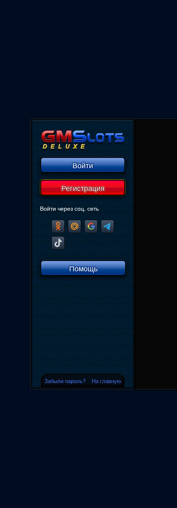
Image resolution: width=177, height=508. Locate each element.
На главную (106, 381)
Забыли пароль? (65, 381)
